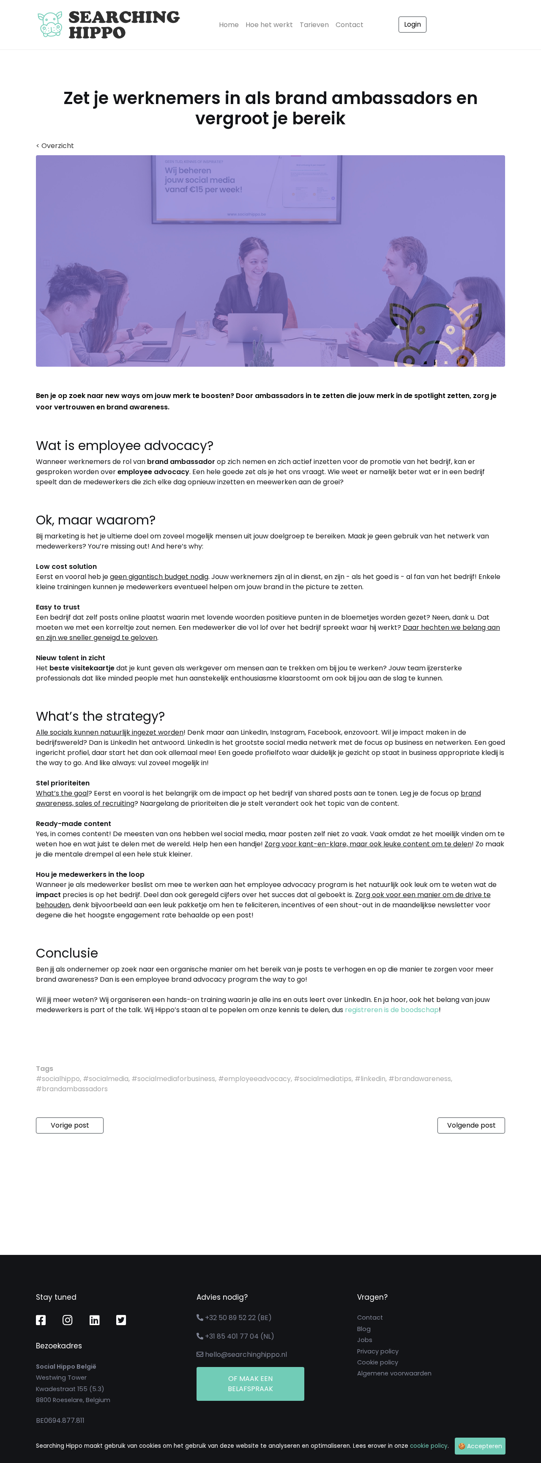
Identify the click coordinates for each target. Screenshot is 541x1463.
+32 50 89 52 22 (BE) (238, 1318)
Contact (349, 25)
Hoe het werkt (269, 25)
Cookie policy (377, 1362)
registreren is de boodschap (392, 1010)
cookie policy (429, 1446)
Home (230, 24)
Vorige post (70, 1125)
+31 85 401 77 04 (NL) (239, 1336)
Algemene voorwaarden (394, 1373)
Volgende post (471, 1125)
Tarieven (314, 25)
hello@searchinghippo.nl (246, 1354)
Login (412, 24)
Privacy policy (378, 1351)
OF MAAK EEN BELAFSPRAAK (250, 1384)
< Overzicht (55, 146)
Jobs (364, 1340)
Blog (364, 1329)
